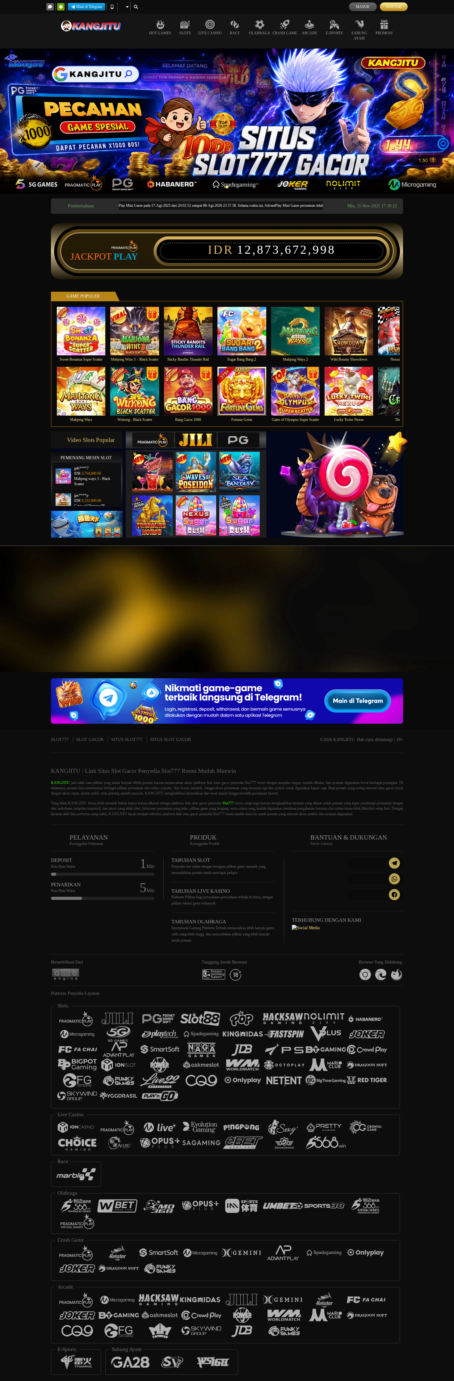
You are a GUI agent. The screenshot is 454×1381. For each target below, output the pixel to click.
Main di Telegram (89, 7)
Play (126, 256)
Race (235, 33)
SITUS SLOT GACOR (170, 739)
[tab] (153, 439)
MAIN (85, 330)
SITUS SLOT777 (126, 739)
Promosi (384, 33)
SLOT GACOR (89, 739)
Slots (185, 33)
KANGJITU (60, 783)
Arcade (309, 33)
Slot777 (228, 803)
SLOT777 (60, 739)
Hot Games (160, 33)
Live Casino (210, 33)
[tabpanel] (227, 121)
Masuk (363, 7)
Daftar (393, 7)
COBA (156, 465)
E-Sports (334, 33)
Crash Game (284, 33)
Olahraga (259, 33)
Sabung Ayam (359, 35)
